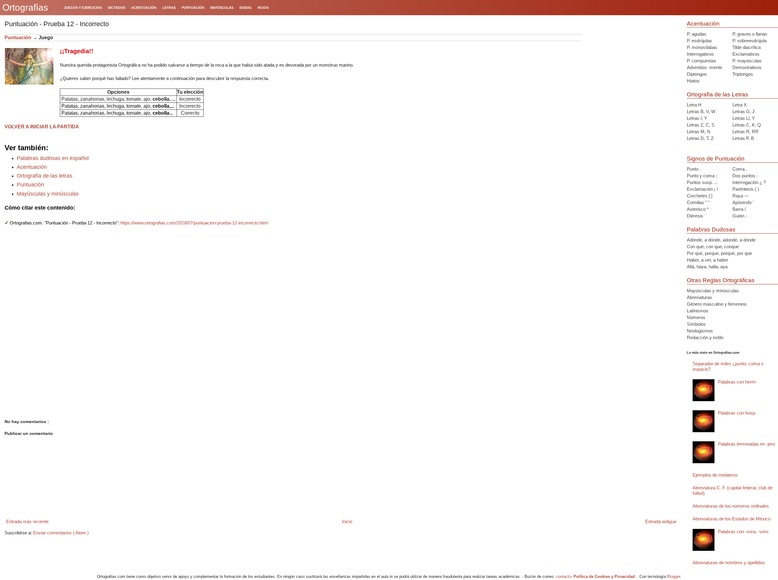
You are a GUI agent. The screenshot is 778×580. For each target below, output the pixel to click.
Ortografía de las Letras (717, 94)
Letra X (739, 104)
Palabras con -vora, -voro (743, 531)
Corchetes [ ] (699, 195)
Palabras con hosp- (737, 412)
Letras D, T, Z (700, 138)
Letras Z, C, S (700, 124)
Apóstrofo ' (743, 202)
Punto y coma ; (702, 175)
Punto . (694, 169)
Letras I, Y (697, 118)
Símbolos (696, 324)
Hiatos (693, 80)
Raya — (740, 195)
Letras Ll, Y (743, 118)
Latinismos (697, 310)
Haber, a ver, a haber (707, 259)
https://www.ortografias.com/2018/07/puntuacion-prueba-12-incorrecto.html (194, 222)
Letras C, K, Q (746, 124)
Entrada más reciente (27, 521)
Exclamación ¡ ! (702, 189)
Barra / (739, 209)
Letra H (694, 104)
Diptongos (697, 74)
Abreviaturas (699, 297)
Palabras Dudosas (711, 229)
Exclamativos (745, 54)
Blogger (673, 576)
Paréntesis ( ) (745, 189)
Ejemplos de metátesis (715, 475)
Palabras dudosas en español (53, 158)
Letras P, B (743, 138)
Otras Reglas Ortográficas (721, 280)
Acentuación (32, 167)
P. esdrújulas (699, 40)
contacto (563, 576)
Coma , (739, 169)
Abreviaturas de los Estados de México (731, 518)
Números (696, 317)
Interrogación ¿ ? (749, 182)
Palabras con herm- (737, 381)
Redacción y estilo (705, 337)
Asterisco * (698, 209)
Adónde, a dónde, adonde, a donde (721, 239)
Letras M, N (698, 131)
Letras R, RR (745, 131)
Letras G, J (743, 111)
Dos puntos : (745, 175)
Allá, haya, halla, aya (707, 266)
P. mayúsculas (747, 60)
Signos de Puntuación (716, 158)
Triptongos (742, 74)
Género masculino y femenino (716, 304)
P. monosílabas (702, 47)
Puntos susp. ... (702, 182)
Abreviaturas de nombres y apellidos (729, 562)
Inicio (347, 521)
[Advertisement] (632, 72)
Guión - (739, 215)
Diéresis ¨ (696, 215)
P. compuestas (701, 60)
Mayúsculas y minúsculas (48, 194)
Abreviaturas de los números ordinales (731, 506)
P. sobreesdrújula (749, 40)
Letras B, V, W (701, 111)
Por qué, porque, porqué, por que (719, 253)
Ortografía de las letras (44, 176)
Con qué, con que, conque (713, 246)
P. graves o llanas (749, 33)
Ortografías (25, 7)
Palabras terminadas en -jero (746, 443)
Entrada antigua (660, 521)
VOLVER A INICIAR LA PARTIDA (42, 126)
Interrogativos (700, 54)
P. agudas (696, 33)
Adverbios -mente (704, 67)
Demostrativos (747, 67)
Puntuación (18, 37)
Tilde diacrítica (746, 47)
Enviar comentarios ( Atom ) (61, 532)
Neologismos (700, 330)
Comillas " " (698, 202)
